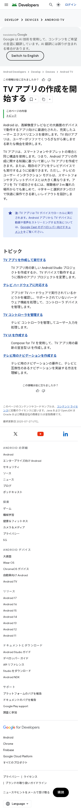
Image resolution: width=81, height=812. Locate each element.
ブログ (7, 486)
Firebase (8, 750)
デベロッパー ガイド (16, 658)
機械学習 (8, 515)
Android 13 (10, 623)
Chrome (8, 744)
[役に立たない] (49, 80)
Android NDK (11, 677)
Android (8, 454)
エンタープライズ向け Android (22, 461)
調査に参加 (10, 712)
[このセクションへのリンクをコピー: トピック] (26, 251)
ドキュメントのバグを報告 (19, 700)
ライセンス (30, 776)
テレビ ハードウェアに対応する (25, 285)
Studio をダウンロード (17, 671)
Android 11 (9, 635)
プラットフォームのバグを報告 (22, 693)
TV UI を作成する (15, 335)
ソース (7, 473)
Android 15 (10, 610)
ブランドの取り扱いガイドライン (26, 783)
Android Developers (14, 71)
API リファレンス (13, 664)
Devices (32, 20)
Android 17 (10, 598)
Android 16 (10, 604)
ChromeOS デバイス (16, 569)
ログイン (70, 4)
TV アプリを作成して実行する (24, 260)
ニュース (8, 479)
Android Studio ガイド (17, 652)
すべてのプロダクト (15, 762)
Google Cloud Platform (17, 756)
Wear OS (8, 562)
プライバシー (11, 533)
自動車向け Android (15, 575)
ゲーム (7, 508)
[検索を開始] (51, 4)
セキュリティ (11, 467)
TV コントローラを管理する (23, 315)
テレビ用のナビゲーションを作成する (30, 356)
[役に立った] (43, 80)
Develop (12, 20)
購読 (61, 792)
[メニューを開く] (6, 4)
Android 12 (10, 629)
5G (5, 540)
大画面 (7, 556)
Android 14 (10, 617)
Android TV (54, 20)
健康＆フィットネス (15, 521)
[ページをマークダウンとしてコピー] (43, 99)
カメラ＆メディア (14, 527)
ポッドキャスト (12, 492)
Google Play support (15, 706)
